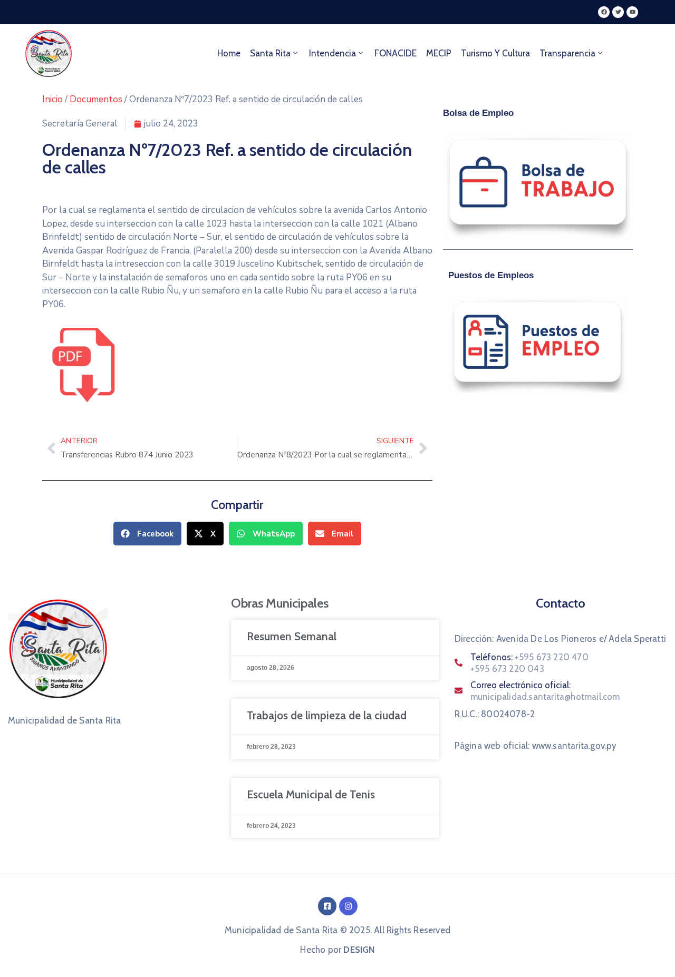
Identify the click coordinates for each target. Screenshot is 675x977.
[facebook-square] (327, 906)
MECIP (438, 53)
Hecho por (337, 949)
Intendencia (332, 53)
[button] (147, 533)
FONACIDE (395, 53)
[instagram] (348, 906)
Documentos (96, 99)
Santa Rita (270, 53)
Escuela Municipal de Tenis (311, 794)
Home (228, 53)
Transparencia (567, 53)
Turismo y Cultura (495, 53)
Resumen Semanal (291, 636)
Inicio (52, 99)
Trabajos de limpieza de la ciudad (327, 715)
